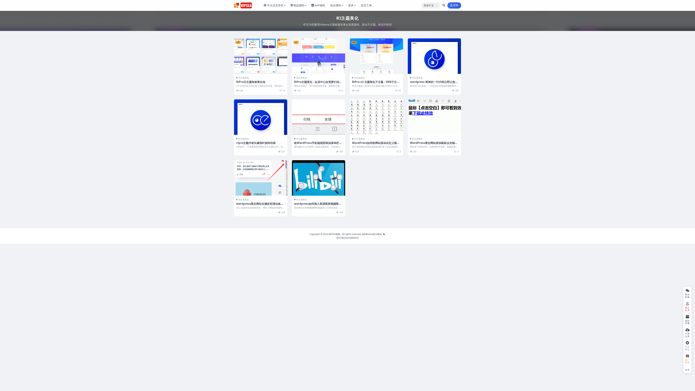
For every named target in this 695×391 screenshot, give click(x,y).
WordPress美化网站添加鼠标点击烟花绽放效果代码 (434, 144)
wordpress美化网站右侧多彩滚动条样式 (259, 205)
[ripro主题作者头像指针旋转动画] (260, 117)
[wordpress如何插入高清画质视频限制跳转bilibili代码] (318, 178)
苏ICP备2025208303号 (347, 237)
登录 (455, 5)
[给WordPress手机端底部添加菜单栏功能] (318, 117)
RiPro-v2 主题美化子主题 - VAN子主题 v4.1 (375, 83)
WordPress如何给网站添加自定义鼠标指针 (376, 144)
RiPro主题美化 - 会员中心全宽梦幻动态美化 (318, 83)
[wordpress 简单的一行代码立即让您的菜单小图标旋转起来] (434, 56)
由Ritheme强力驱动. (372, 234)
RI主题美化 (243, 77)
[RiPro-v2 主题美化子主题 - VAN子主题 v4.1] (376, 56)
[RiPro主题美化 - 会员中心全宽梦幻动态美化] (318, 56)
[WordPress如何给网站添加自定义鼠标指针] (376, 117)
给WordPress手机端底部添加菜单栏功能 (318, 144)
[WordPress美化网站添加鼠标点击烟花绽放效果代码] (434, 117)
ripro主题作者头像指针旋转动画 (256, 143)
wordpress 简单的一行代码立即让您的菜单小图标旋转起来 (434, 83)
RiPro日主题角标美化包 (250, 82)
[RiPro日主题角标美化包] (260, 56)
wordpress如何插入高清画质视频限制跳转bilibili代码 (317, 205)
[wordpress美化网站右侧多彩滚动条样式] (260, 178)
